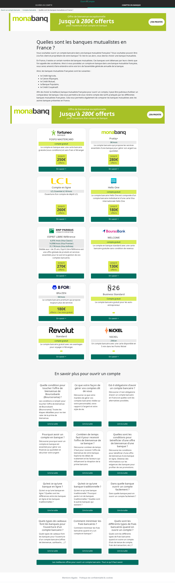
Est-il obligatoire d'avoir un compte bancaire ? (122, 386)
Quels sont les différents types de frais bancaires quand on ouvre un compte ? (122, 525)
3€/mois (113, 142)
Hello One (113, 187)
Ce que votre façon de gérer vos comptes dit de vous (87, 388)
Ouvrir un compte (43, 5)
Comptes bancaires (29, 10)
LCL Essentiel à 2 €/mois (61, 191)
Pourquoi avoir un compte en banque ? (53, 436)
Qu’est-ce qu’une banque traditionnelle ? (87, 485)
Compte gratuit (114, 298)
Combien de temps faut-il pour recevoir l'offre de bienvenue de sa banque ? (87, 439)
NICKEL (113, 336)
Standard (61, 336)
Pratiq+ (113, 138)
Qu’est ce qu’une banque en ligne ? (52, 485)
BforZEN (61, 293)
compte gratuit (61, 143)
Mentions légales (70, 577)
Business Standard (114, 294)
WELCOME (114, 237)
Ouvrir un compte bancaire (10, 10)
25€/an (114, 340)
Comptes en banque (131, 5)
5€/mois (61, 297)
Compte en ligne (61, 187)
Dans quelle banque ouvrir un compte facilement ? (122, 486)
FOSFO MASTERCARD (61, 139)
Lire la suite (53, 424)
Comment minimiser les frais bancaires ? (87, 522)
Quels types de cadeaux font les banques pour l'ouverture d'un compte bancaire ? (52, 525)
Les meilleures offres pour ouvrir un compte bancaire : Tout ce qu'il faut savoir (87, 562)
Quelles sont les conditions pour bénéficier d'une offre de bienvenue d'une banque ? (122, 440)
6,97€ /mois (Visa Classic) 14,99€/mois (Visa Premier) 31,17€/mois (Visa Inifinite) (61, 243)
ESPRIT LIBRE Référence (61, 236)
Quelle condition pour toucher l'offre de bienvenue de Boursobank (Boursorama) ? (52, 391)
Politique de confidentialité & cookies (96, 577)
